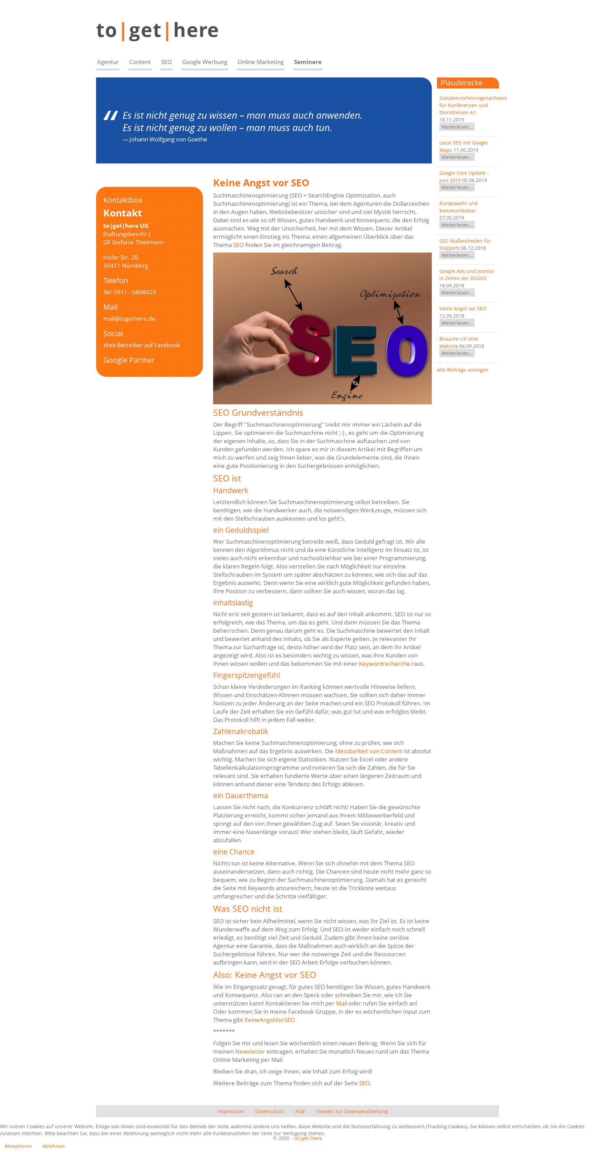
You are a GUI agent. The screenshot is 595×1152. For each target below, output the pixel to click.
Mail (341, 1003)
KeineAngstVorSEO (269, 1020)
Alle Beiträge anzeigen (463, 369)
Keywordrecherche (384, 664)
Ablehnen (53, 1146)
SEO (238, 245)
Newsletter (250, 1051)
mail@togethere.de (129, 318)
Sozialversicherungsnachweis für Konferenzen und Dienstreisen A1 (473, 105)
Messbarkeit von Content (369, 751)
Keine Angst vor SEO (462, 308)
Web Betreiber (123, 345)
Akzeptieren (18, 1146)
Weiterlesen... (457, 127)
